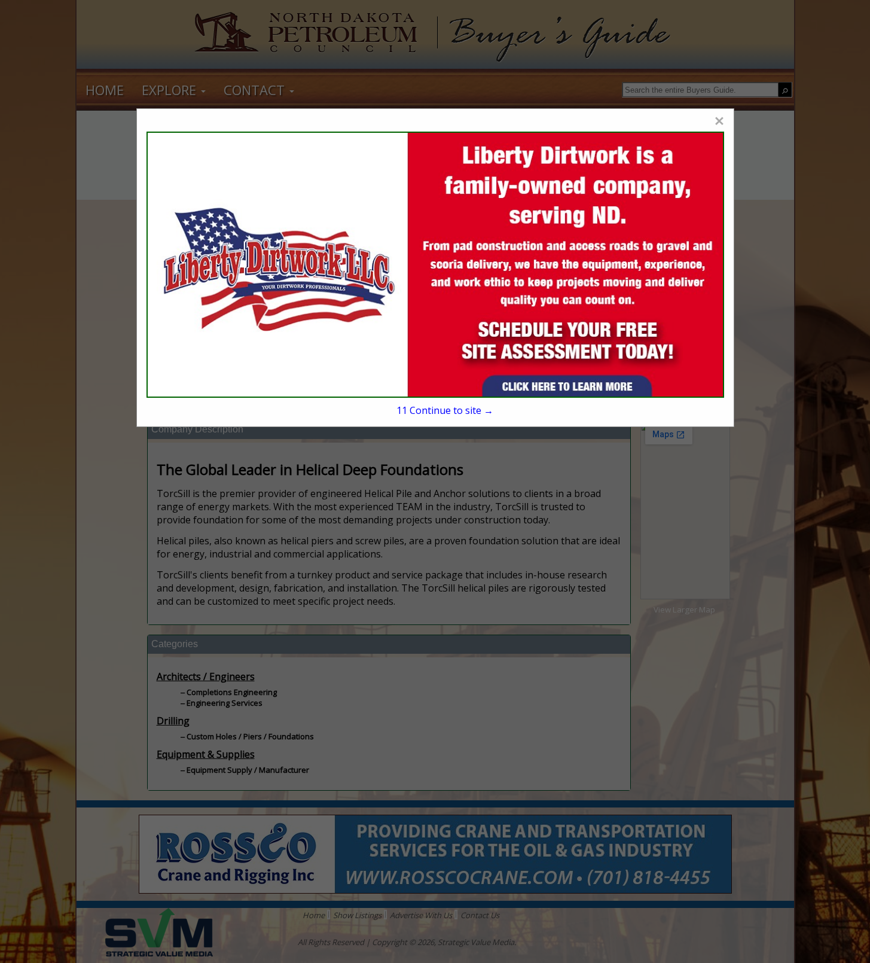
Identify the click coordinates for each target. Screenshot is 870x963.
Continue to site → (444, 410)
